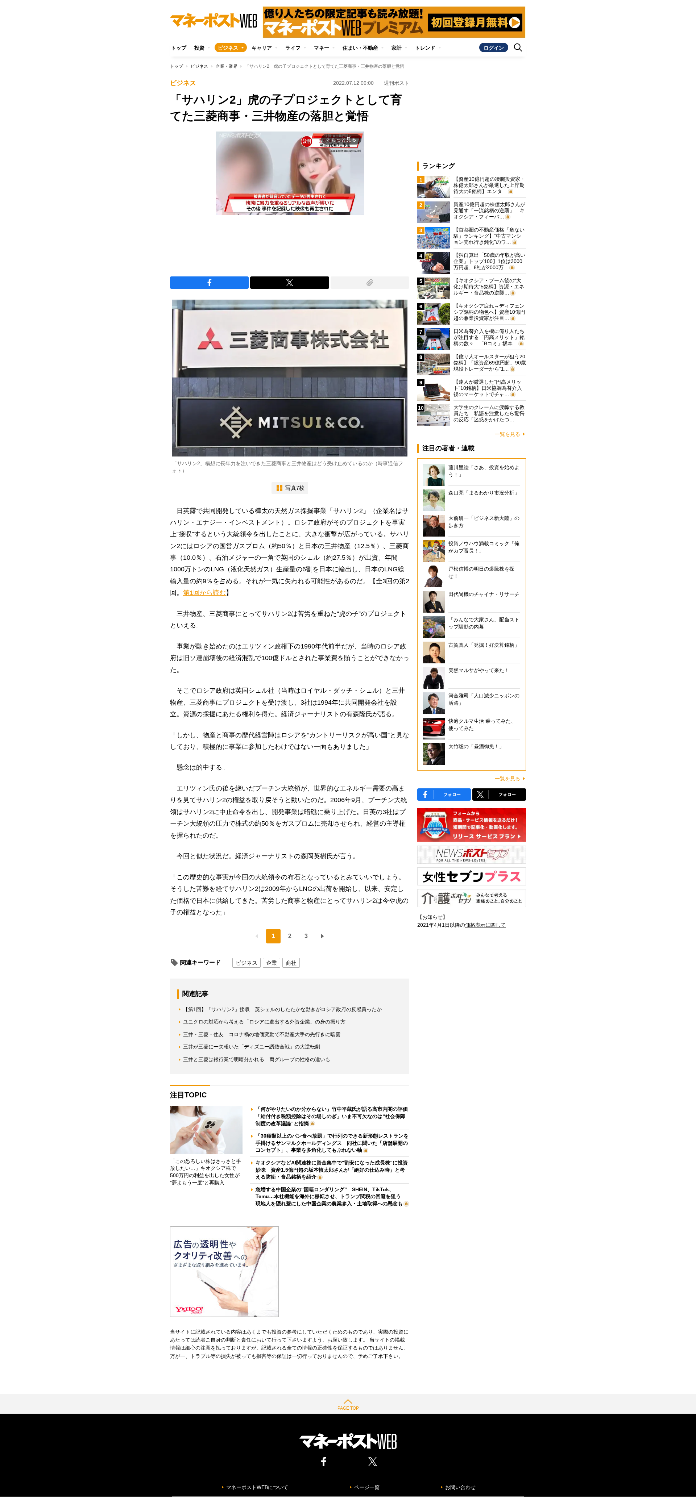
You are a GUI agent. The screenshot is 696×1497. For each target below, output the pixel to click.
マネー (321, 48)
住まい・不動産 (360, 48)
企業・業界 (226, 66)
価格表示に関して (485, 925)
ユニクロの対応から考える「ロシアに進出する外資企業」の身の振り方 (264, 1022)
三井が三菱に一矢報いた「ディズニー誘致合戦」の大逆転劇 (251, 1047)
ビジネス (228, 48)
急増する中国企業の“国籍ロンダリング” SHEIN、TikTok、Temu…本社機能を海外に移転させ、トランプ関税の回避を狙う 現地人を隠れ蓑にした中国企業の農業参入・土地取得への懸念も (331, 1196)
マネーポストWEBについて (257, 1487)
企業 (271, 963)
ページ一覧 (367, 1487)
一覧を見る (507, 434)
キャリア (262, 48)
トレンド (425, 48)
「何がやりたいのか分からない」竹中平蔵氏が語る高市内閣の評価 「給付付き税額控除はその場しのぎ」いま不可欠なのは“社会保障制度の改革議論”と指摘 (334, 1116)
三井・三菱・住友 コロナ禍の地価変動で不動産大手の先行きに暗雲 (261, 1034)
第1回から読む (204, 592)
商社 (291, 963)
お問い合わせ (460, 1487)
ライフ (293, 48)
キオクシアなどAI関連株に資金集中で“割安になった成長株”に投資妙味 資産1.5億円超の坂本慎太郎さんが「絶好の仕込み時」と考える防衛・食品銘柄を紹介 (332, 1170)
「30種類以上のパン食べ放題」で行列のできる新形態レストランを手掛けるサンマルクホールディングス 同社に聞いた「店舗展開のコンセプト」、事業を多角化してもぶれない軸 (332, 1143)
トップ (178, 48)
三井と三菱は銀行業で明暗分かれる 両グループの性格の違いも (256, 1059)
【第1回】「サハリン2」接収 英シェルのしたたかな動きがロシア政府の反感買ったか (282, 1009)
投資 (199, 48)
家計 (397, 48)
